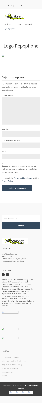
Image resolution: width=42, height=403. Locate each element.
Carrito (17, 6)
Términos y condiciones (10, 357)
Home (19, 24)
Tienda (10, 6)
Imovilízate (7, 24)
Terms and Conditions (23, 178)
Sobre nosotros (7, 372)
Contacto (5, 376)
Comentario (8, 95)
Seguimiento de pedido (10, 368)
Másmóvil (28, 24)
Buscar (21, 225)
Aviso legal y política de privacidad (14, 361)
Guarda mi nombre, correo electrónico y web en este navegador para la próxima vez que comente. (20, 169)
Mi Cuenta (31, 6)
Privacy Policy (7, 181)
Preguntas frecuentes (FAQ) (12, 365)
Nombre (6, 129)
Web (4, 151)
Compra (23, 6)
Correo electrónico (11, 140)
